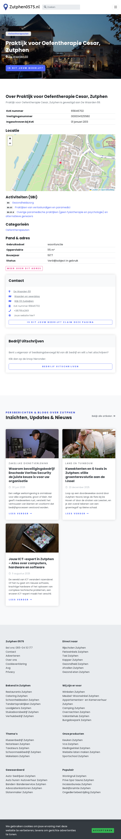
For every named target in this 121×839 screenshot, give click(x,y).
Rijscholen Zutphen (74, 648)
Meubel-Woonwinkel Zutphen (80, 696)
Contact (11, 652)
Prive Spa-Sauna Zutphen (78, 780)
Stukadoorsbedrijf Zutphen (22, 712)
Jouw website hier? (24, 315)
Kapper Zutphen (72, 660)
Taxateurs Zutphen (17, 748)
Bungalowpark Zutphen (76, 720)
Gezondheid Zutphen (75, 664)
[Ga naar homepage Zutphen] (21, 7)
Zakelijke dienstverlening (28, 463)
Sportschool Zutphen (75, 756)
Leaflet (94, 189)
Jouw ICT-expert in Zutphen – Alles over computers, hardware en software (31, 563)
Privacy (10, 672)
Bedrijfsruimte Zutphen (76, 788)
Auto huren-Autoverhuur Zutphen (26, 780)
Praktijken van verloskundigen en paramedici (42, 207)
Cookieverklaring (16, 664)
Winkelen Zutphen (73, 692)
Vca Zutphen (70, 744)
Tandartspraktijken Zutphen (23, 704)
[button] (60, 162)
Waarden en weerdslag (27, 296)
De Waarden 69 (18, 56)
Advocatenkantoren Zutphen (24, 788)
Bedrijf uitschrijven (60, 366)
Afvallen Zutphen (73, 668)
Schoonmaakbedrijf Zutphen (23, 752)
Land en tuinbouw (79, 463)
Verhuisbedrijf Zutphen (20, 716)
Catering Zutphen (17, 696)
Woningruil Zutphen (74, 776)
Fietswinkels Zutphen (75, 652)
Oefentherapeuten (18, 33)
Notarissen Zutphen (18, 744)
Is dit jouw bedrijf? (25, 68)
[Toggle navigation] (115, 7)
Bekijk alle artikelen (102, 416)
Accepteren (103, 830)
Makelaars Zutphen (18, 756)
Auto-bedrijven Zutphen (20, 776)
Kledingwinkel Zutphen (76, 748)
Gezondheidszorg (23, 202)
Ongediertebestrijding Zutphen (81, 792)
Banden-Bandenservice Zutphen (26, 784)
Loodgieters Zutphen (18, 708)
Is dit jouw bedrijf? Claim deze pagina (60, 322)
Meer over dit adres (24, 268)
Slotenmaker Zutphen (19, 792)
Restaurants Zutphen (19, 692)
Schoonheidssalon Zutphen (22, 700)
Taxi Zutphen (70, 656)
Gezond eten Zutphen (75, 672)
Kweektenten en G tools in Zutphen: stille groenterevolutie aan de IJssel (86, 474)
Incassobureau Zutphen (77, 784)
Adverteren (13, 656)
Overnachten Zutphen (76, 712)
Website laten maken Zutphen (81, 752)
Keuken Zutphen (72, 740)
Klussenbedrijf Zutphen (20, 740)
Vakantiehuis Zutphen (75, 716)
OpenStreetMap (108, 189)
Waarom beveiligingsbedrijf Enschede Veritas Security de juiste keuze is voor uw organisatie (32, 474)
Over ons (11, 660)
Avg (8, 668)
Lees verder (19, 513)
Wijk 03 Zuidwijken (24, 301)
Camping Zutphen (73, 708)
